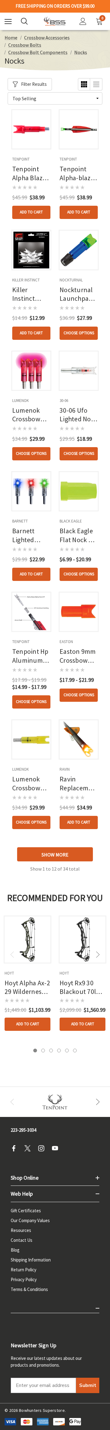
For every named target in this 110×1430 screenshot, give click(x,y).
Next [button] (97, 954)
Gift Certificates (26, 1211)
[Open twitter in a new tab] (29, 1148)
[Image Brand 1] (55, 1102)
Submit (87, 1385)
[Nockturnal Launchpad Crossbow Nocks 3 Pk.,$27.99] (79, 250)
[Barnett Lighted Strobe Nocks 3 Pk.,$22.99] (31, 491)
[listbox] (55, 98)
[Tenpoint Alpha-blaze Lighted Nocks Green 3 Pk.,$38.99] (79, 129)
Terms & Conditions (29, 1289)
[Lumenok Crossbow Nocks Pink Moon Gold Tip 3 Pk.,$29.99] (31, 370)
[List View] (96, 84)
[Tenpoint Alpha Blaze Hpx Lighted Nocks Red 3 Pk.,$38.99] (31, 129)
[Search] (24, 21)
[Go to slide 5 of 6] (67, 1050)
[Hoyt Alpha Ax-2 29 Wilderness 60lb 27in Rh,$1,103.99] (28, 939)
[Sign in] (82, 21)
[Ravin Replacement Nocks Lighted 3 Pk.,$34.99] (79, 739)
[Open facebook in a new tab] (15, 1148)
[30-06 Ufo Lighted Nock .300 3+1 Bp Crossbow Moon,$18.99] (79, 370)
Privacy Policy (24, 1279)
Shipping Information (31, 1260)
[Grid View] (84, 84)
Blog (15, 1250)
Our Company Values (30, 1220)
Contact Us (21, 1240)
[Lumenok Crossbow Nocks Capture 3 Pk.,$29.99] (31, 739)
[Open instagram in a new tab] (43, 1148)
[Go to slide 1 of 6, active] (35, 1050)
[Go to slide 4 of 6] (59, 1050)
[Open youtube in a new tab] (57, 1148)
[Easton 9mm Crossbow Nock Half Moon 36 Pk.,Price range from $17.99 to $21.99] (79, 612)
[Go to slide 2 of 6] (43, 1050)
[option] (55, 1102)
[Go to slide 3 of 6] (51, 1050)
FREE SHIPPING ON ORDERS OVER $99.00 (55, 6)
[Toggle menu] (8, 21)
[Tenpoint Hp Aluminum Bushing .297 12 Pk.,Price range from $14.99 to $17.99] (31, 612)
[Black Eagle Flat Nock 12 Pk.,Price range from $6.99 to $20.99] (79, 491)
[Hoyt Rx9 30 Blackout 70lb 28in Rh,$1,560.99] (83, 939)
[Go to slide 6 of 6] (75, 1050)
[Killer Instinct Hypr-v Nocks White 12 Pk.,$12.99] (31, 250)
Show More (55, 855)
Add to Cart (31, 212)
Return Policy (23, 1270)
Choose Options (79, 333)
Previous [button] (12, 954)
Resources (21, 1230)
